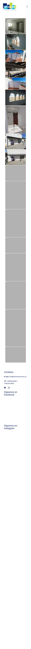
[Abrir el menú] (27, 7)
